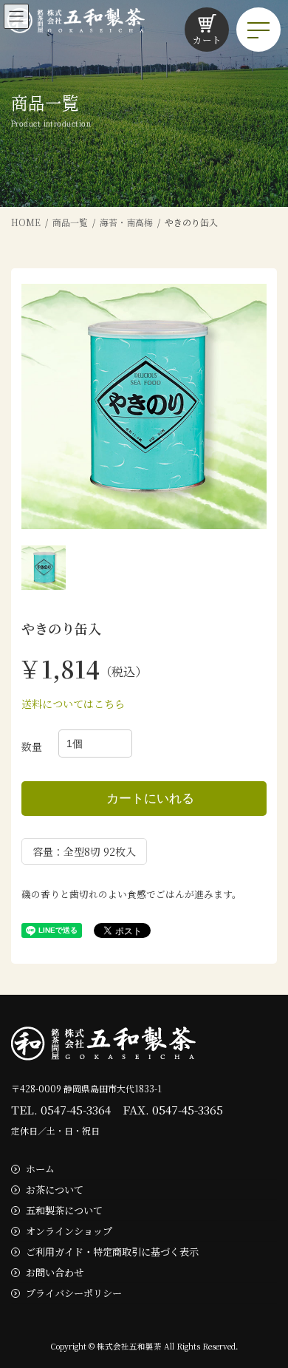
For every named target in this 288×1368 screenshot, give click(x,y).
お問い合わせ (54, 1272)
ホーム (40, 1169)
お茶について (54, 1189)
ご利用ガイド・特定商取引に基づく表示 (112, 1251)
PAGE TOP (266, 1313)
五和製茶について (64, 1210)
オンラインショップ (69, 1231)
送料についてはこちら (73, 703)
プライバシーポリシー (74, 1292)
